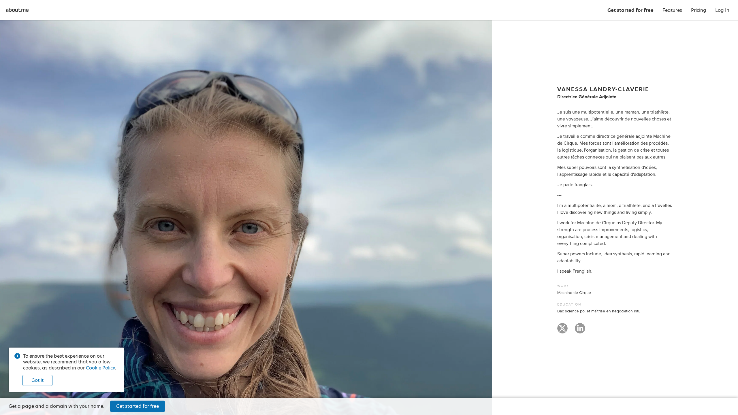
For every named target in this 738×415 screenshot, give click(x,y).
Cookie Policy (100, 368)
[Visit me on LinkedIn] (580, 331)
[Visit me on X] (562, 331)
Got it (37, 380)
